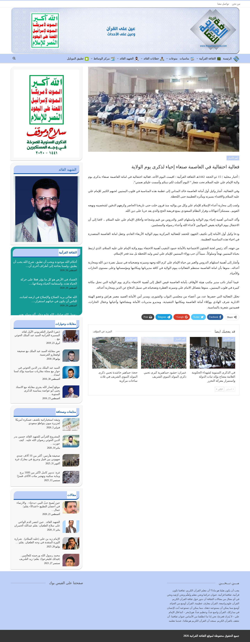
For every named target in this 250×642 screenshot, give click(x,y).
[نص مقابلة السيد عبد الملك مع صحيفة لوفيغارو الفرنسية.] (70, 355)
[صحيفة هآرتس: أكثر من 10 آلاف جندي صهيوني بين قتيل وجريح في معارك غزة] (70, 460)
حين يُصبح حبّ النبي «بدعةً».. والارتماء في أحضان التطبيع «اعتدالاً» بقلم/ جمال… (38, 506)
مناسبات (184, 58)
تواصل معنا (223, 3)
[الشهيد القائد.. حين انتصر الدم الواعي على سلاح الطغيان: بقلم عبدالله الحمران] (70, 526)
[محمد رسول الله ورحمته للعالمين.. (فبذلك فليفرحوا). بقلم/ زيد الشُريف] (70, 560)
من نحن (236, 3)
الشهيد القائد (127, 58)
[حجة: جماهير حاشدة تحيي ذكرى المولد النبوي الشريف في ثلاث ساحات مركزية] (115, 353)
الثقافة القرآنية (207, 58)
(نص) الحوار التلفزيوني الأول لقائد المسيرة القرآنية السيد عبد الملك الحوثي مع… (37, 335)
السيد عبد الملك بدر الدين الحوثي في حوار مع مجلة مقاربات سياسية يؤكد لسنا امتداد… (37, 371)
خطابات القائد (151, 58)
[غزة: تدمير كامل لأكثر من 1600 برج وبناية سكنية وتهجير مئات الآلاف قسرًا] (70, 477)
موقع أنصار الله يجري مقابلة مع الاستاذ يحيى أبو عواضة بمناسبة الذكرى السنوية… (38, 391)
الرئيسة (227, 58)
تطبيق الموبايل (75, 58)
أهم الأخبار (233, 158)
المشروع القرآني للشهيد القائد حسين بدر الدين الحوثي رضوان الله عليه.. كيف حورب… (37, 440)
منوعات (173, 58)
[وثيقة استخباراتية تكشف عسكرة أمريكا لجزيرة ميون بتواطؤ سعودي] (70, 424)
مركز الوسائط (102, 58)
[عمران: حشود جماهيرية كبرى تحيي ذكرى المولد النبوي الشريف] (163, 353)
